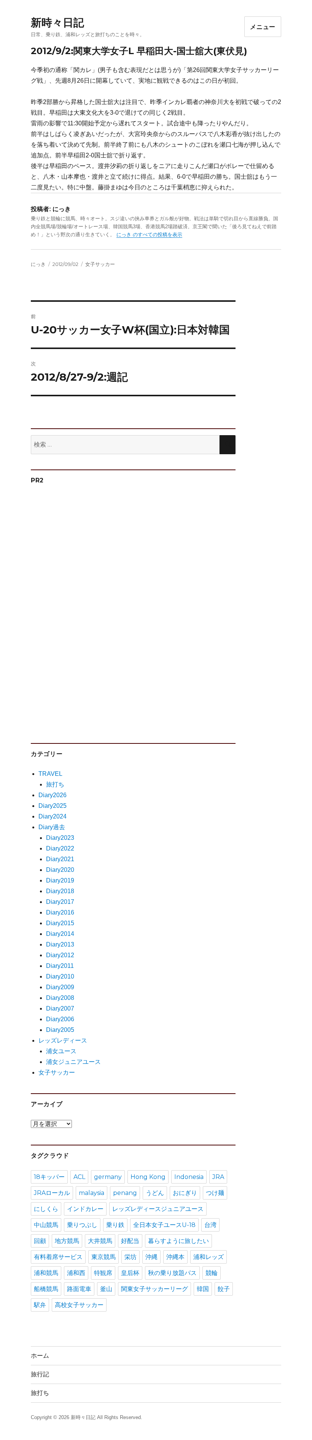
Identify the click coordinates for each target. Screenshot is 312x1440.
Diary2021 (60, 859)
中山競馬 (46, 1225)
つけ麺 (215, 1193)
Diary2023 (60, 838)
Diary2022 (60, 848)
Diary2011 (60, 966)
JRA (218, 1177)
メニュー (262, 27)
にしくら (46, 1209)
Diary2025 (52, 805)
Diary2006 (60, 1019)
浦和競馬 (46, 1273)
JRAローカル (52, 1193)
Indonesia (189, 1177)
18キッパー (49, 1177)
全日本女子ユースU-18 (164, 1225)
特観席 (103, 1273)
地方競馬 (67, 1241)
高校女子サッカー (79, 1305)
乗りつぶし (82, 1225)
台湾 (210, 1225)
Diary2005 (60, 1030)
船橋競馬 (46, 1289)
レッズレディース (62, 1040)
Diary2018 (60, 891)
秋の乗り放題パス (172, 1273)
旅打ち (55, 784)
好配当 (130, 1241)
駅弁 (40, 1305)
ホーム (40, 1355)
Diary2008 (60, 998)
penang (125, 1193)
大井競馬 (100, 1241)
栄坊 (130, 1257)
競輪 (211, 1273)
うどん (155, 1193)
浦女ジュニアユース (73, 1062)
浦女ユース (61, 1051)
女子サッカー (100, 264)
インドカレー (85, 1209)
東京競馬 (103, 1257)
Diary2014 (60, 934)
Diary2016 (60, 912)
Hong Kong (148, 1177)
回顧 (40, 1241)
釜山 (106, 1289)
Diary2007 (60, 1008)
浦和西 (76, 1273)
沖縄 (151, 1257)
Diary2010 (60, 976)
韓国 (203, 1289)
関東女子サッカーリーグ (154, 1289)
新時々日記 (57, 22)
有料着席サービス (58, 1257)
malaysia (91, 1193)
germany (108, 1177)
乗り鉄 (115, 1225)
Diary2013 (60, 944)
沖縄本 (175, 1257)
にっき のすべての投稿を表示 (149, 234)
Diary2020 (60, 870)
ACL (79, 1177)
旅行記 (40, 1374)
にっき (38, 264)
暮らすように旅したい (178, 1241)
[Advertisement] (89, 610)
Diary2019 (60, 880)
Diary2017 (60, 902)
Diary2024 (52, 816)
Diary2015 (60, 923)
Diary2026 (52, 795)
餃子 (224, 1289)
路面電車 (79, 1289)
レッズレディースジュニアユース (158, 1209)
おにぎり (185, 1193)
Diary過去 (51, 827)
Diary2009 (60, 987)
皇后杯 (130, 1273)
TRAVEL (50, 773)
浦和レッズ (208, 1257)
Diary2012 (60, 955)
